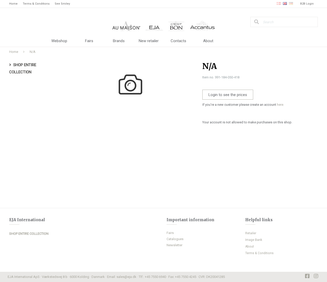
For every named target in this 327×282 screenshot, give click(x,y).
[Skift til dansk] (279, 4)
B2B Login (307, 3)
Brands (119, 41)
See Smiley (62, 3)
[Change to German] (291, 4)
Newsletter (174, 245)
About (208, 41)
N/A (33, 52)
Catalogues (175, 239)
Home (13, 3)
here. (280, 105)
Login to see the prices (227, 94)
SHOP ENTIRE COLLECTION (29, 234)
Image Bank (253, 240)
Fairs (89, 41)
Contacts (178, 41)
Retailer (250, 233)
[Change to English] (285, 4)
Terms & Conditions (36, 3)
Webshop (59, 41)
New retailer (149, 41)
